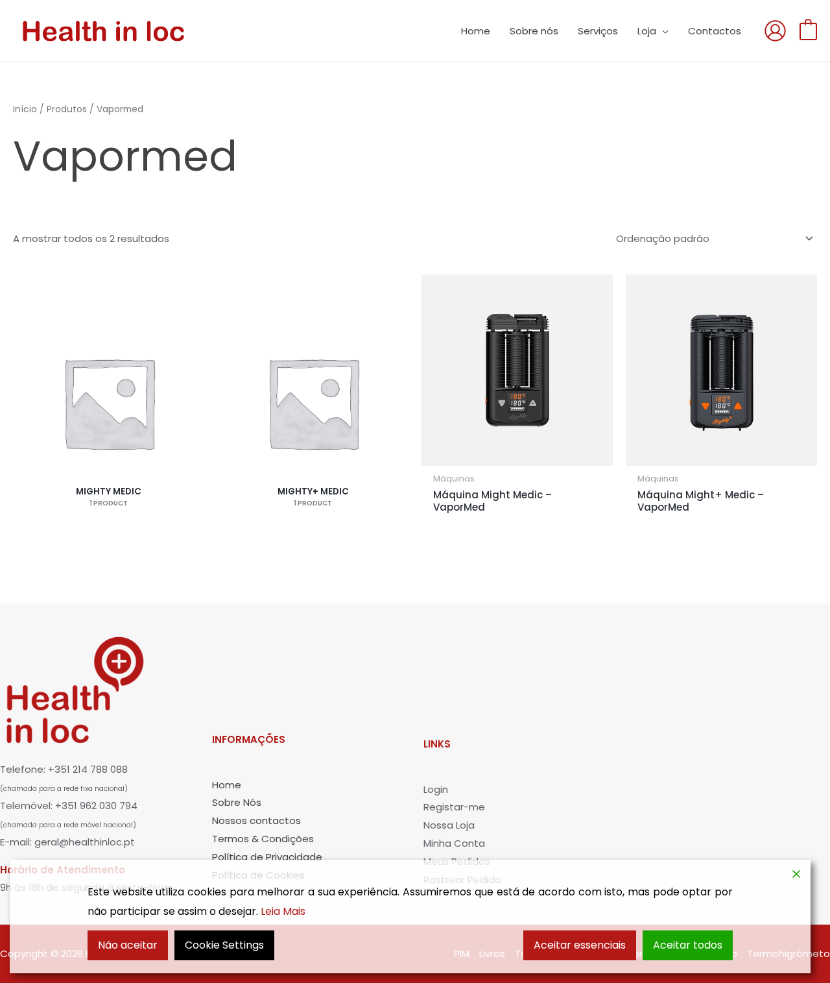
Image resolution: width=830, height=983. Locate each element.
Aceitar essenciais (580, 945)
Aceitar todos (687, 945)
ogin (437, 789)
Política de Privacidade (267, 857)
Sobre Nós (236, 802)
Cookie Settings (224, 945)
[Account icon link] (775, 30)
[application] (662, 31)
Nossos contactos (256, 820)
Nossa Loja (449, 825)
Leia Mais (283, 911)
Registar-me (454, 807)
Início (25, 109)
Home (226, 785)
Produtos (67, 109)
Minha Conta (454, 843)
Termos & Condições (263, 838)
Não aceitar (128, 945)
